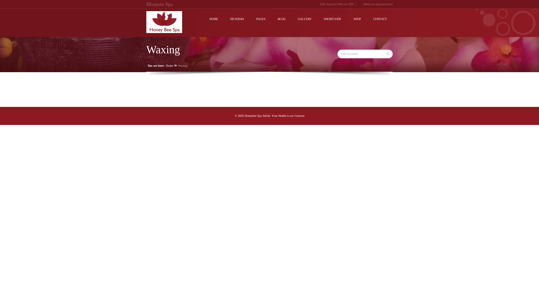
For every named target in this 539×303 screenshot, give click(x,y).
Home (169, 65)
